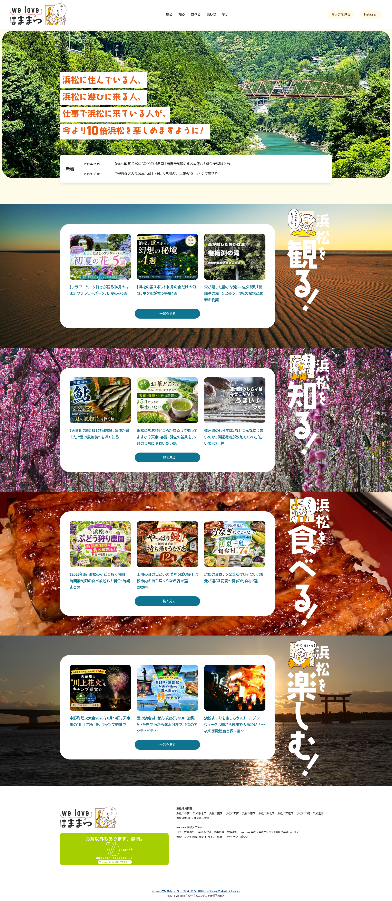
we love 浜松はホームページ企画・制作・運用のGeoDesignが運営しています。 (196, 891)
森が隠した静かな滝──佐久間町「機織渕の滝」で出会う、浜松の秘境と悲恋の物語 (233, 293)
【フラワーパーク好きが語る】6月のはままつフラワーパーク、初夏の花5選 (99, 290)
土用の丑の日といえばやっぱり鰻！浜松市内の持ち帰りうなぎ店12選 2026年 (167, 580)
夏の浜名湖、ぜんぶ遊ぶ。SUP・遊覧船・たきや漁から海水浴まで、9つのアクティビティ (167, 724)
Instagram (371, 14)
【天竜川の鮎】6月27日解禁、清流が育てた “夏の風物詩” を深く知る (99, 434)
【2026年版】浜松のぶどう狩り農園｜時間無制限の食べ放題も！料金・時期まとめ (172, 163)
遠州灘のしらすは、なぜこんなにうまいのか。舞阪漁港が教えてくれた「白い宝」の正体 (233, 437)
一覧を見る (167, 313)
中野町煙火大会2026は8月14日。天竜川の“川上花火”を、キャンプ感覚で (166, 173)
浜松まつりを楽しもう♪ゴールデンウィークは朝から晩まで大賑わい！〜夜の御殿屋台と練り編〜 (234, 724)
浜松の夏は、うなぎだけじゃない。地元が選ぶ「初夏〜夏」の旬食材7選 (233, 577)
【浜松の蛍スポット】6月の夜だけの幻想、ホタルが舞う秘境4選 (166, 290)
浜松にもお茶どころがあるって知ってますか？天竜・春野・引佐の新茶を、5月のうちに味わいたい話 (167, 437)
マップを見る (341, 14)
